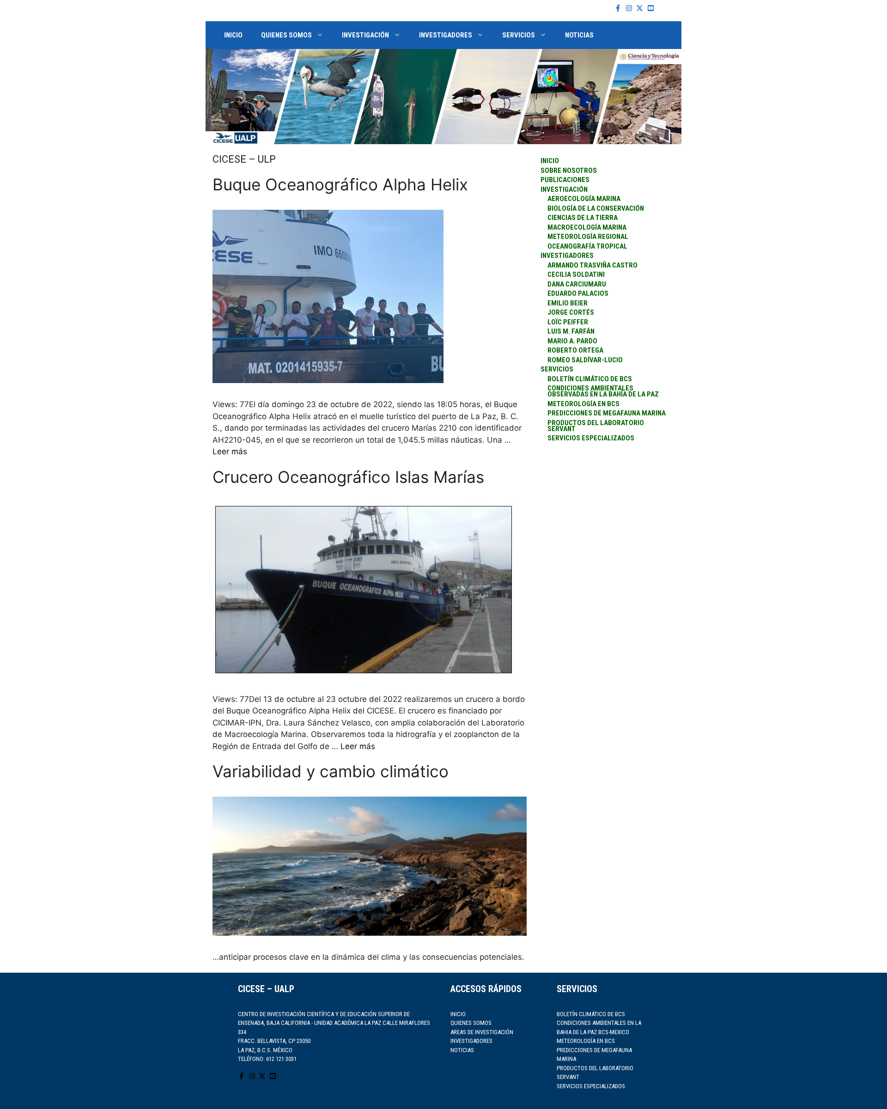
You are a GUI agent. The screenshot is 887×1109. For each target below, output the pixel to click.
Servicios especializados (590, 438)
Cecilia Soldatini (576, 274)
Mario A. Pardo (572, 341)
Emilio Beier (567, 303)
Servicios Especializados (591, 1086)
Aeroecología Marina (583, 199)
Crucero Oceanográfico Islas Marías (348, 477)
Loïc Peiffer (567, 322)
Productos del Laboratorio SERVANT (595, 426)
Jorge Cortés (570, 312)
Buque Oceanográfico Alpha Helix (340, 184)
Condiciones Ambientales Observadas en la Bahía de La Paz (603, 391)
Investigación (365, 35)
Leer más (230, 451)
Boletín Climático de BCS (589, 379)
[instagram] (630, 8)
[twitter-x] (640, 8)
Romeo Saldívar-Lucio (585, 360)
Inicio (233, 35)
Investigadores (445, 35)
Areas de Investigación (481, 1032)
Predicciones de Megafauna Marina (606, 413)
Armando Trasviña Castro (592, 265)
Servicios (518, 35)
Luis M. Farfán (571, 331)
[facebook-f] (619, 8)
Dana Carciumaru (576, 284)
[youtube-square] (651, 8)
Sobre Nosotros (569, 170)
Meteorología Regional (587, 236)
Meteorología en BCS (583, 404)
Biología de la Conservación (595, 208)
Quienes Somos (286, 35)
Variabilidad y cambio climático (331, 771)
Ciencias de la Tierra (582, 217)
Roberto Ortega (575, 350)
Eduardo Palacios (577, 293)
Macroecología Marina (586, 227)
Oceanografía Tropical (587, 246)
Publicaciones (565, 180)
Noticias (579, 35)
